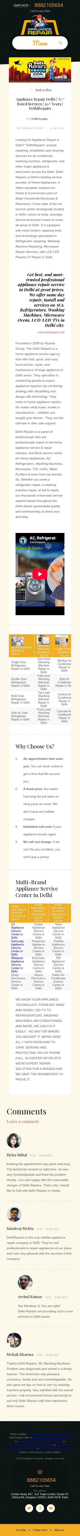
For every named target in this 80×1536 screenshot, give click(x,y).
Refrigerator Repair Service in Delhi (52, 1437)
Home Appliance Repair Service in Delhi (48, 1434)
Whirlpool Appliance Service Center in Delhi (17, 965)
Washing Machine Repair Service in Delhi (40, 1441)
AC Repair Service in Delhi (54, 1448)
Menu (40, 43)
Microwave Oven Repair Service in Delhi (30, 1445)
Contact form (40, 1530)
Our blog (21, 1530)
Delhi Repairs (39, 118)
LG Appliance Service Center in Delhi (17, 931)
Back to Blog (43, 89)
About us (59, 1530)
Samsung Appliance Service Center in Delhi (17, 948)
